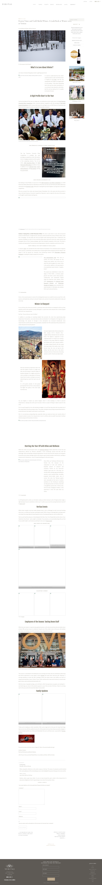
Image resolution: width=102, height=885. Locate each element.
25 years (54, 79)
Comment (21, 788)
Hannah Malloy (23, 495)
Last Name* (45, 873)
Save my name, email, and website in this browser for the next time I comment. (36, 823)
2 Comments (21, 762)
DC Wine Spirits (22, 764)
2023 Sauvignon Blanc (29, 163)
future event (49, 520)
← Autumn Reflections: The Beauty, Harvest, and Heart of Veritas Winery (26, 834)
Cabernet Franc (32, 166)
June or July (22, 503)
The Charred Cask (22, 229)
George (42, 675)
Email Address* (46, 865)
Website (21, 816)
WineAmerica (50, 281)
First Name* (45, 869)
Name (20, 806)
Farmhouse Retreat (44, 449)
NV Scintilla (33, 168)
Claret (38, 166)
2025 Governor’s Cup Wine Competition (51, 182)
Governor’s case (29, 186)
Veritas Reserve (24, 168)
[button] (34, 4)
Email (20, 811)
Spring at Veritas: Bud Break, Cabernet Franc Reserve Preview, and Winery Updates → (59, 835)
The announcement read (50, 257)
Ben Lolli (23, 616)
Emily (25, 248)
